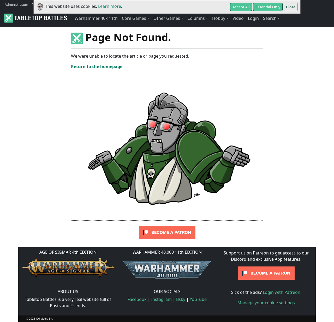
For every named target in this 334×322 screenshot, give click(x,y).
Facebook (137, 299)
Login (253, 18)
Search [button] (270, 18)
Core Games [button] (134, 18)
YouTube (198, 299)
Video (238, 18)
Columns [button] (196, 18)
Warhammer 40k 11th (96, 18)
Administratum (16, 4)
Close (290, 6)
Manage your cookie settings (266, 303)
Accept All (241, 6)
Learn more (109, 6)
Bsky (180, 299)
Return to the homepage (96, 66)
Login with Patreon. (282, 292)
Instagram (161, 299)
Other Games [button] (166, 18)
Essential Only (267, 6)
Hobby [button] (218, 18)
